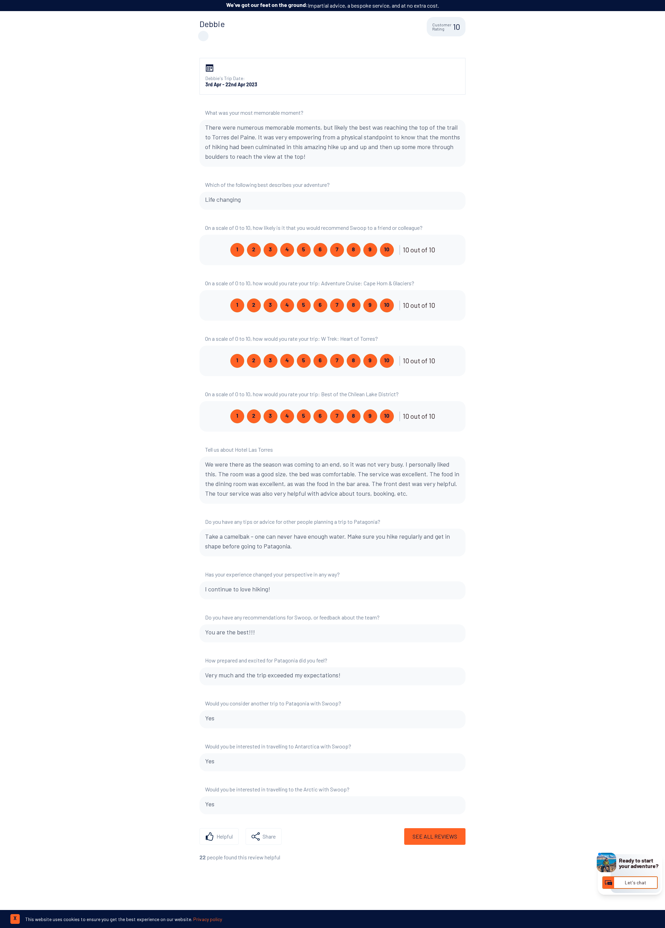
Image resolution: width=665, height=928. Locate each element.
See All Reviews (435, 836)
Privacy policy (207, 919)
